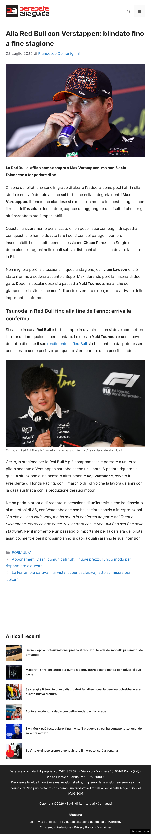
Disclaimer (104, 827)
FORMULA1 (22, 552)
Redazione (63, 827)
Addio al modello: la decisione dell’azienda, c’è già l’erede (66, 711)
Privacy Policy (84, 827)
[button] (128, 11)
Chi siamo (46, 827)
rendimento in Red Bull (67, 343)
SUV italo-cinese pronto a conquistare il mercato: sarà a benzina (72, 750)
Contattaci (105, 803)
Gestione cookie (140, 831)
